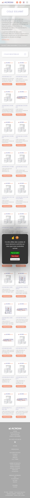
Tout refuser (15, 256)
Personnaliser (15, 259)
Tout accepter (15, 253)
